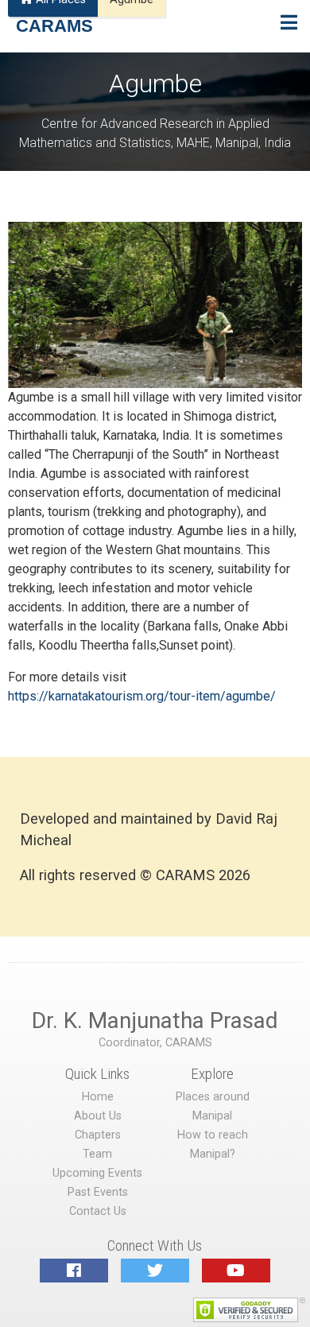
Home (98, 1097)
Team (97, 1154)
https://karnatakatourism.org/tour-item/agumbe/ (142, 696)
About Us (98, 1116)
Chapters (98, 1135)
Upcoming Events (97, 1173)
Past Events (98, 1192)
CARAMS (54, 26)
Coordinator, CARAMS (155, 1043)
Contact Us (97, 1211)
